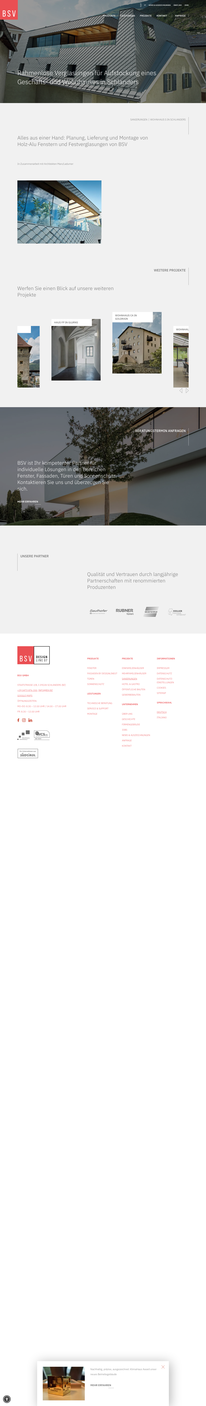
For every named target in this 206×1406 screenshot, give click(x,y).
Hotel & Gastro (131, 684)
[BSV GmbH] (9, 10)
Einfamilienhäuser (133, 668)
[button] (7, 1399)
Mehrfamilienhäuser (134, 673)
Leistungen (127, 15)
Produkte (109, 15)
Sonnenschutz (95, 684)
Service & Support (97, 708)
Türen (90, 678)
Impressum (163, 668)
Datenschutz (164, 673)
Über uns (177, 5)
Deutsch (162, 712)
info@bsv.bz (45, 690)
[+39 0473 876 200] (140, 5)
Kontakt (162, 15)
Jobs (186, 5)
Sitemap (161, 693)
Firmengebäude (131, 724)
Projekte (146, 15)
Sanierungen (129, 678)
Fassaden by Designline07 (102, 673)
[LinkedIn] (30, 720)
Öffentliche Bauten (133, 689)
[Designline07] (42, 655)
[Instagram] (24, 720)
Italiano (162, 717)
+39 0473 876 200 (27, 690)
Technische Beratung (99, 703)
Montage (92, 713)
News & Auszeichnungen (160, 5)
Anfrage (180, 15)
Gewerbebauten (131, 694)
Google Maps (24, 695)
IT (145, 5)
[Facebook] (18, 720)
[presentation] (181, 390)
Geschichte (128, 719)
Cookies (161, 687)
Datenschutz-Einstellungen (165, 680)
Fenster (91, 668)
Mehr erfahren (27, 501)
